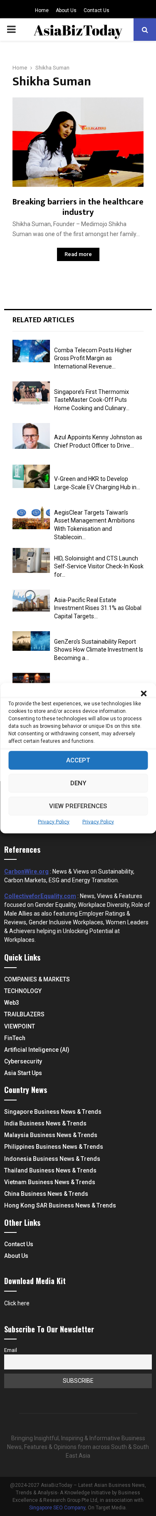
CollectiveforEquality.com (40, 896)
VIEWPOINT (19, 1026)
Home (42, 10)
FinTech (14, 1038)
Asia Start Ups (23, 1073)
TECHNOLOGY (23, 991)
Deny (78, 783)
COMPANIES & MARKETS (37, 979)
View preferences (78, 806)
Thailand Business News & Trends (50, 1170)
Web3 (11, 1002)
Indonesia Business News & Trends (52, 1158)
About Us (66, 10)
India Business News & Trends (45, 1123)
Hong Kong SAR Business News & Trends (60, 1205)
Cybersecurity (23, 1061)
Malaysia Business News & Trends (50, 1135)
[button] (143, 693)
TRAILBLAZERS (24, 1014)
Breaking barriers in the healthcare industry (78, 207)
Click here (17, 1303)
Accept (78, 760)
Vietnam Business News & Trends (49, 1182)
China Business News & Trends (46, 1193)
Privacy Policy (53, 821)
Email (10, 1350)
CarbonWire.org (26, 871)
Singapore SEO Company (57, 1508)
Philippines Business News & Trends (53, 1146)
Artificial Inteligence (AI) (36, 1049)
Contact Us (96, 10)
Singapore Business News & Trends (53, 1111)
